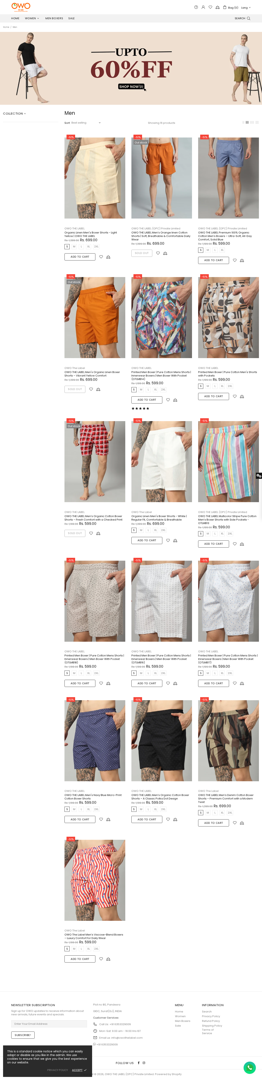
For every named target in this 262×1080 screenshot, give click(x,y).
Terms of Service (208, 1031)
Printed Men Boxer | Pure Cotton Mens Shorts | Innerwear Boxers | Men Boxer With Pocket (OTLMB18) (94, 659)
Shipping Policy (212, 1025)
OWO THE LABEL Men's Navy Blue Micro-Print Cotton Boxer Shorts (93, 796)
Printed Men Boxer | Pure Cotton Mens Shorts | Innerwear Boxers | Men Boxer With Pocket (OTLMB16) (161, 659)
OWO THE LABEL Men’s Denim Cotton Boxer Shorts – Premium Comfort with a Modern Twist (226, 798)
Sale (178, 1025)
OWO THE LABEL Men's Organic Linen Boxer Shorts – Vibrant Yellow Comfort (92, 373)
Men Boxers (182, 1021)
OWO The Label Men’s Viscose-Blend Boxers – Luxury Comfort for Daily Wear (93, 936)
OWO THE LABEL (74, 228)
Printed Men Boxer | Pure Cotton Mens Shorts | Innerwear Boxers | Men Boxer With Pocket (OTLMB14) (161, 375)
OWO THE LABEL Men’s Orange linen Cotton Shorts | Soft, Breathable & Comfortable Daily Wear (160, 236)
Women (180, 1016)
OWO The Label (74, 368)
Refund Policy (211, 1021)
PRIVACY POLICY (57, 1070)
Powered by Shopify (168, 1074)
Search (207, 1011)
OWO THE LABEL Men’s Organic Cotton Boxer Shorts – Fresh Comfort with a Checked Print (93, 517)
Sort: (67, 123)
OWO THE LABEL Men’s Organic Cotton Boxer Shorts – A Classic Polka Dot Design (160, 796)
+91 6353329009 (107, 1044)
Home (6, 27)
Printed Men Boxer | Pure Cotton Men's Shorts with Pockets (227, 373)
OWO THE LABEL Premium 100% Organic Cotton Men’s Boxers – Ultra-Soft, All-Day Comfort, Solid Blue (225, 236)
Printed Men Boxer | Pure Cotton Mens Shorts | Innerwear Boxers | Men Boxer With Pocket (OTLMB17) (228, 659)
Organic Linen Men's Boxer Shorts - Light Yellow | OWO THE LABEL (90, 234)
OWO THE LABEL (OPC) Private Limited (20, 7)
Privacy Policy (211, 1016)
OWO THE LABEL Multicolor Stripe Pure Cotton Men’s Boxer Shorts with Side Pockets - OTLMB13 (227, 519)
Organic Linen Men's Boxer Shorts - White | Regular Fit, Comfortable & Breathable (159, 517)
